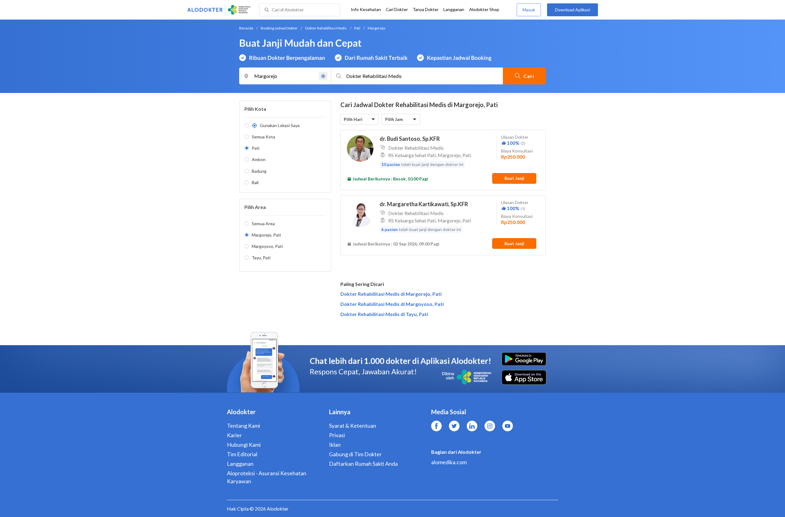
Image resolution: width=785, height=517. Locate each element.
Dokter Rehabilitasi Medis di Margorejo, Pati (391, 294)
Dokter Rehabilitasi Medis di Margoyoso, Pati (392, 304)
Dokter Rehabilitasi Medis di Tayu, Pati (384, 314)
